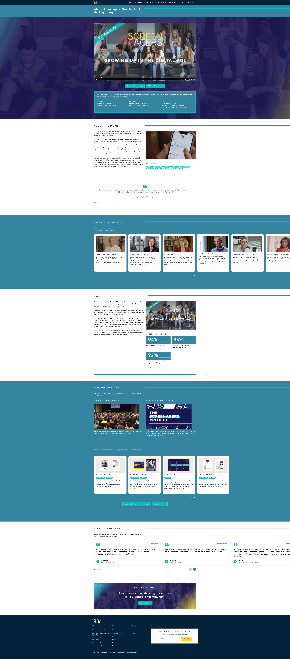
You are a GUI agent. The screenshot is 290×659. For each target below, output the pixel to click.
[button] (130, 2)
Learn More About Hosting (136, 504)
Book (113, 642)
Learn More (145, 603)
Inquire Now (159, 504)
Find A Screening (116, 630)
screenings (139, 2)
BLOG (151, 2)
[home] (96, 2)
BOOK (157, 2)
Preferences (104, 652)
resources (172, 2)
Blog (113, 636)
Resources (115, 646)
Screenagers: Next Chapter (99, 643)
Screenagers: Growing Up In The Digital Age (101, 634)
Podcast (114, 639)
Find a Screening (155, 86)
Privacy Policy (95, 652)
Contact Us (135, 630)
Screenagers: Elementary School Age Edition (101, 639)
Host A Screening (117, 633)
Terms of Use (111, 652)
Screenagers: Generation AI (99, 630)
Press (133, 633)
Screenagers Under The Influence (101, 646)
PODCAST (164, 2)
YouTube (180, 2)
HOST (146, 2)
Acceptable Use (120, 652)
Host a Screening (134, 86)
